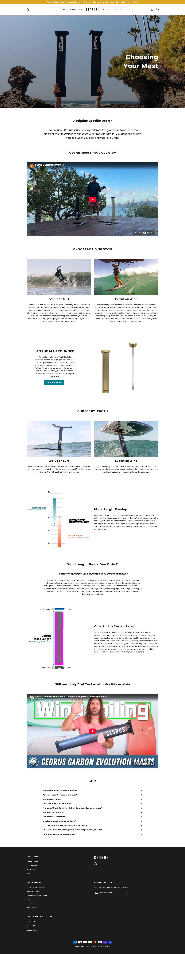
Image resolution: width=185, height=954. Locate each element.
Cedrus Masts (32, 862)
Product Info (75, 9)
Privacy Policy (32, 921)
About (105, 9)
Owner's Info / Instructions (37, 895)
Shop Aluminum (54, 382)
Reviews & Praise (33, 891)
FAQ (28, 899)
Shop (64, 9)
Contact (115, 9)
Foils (28, 873)
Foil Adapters (32, 865)
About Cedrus (32, 907)
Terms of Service (33, 926)
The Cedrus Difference (36, 888)
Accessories (31, 869)
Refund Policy (32, 930)
